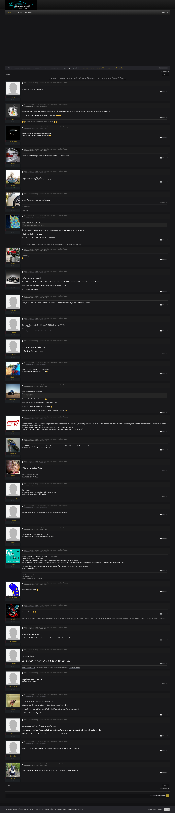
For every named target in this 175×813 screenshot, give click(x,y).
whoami (13, 709)
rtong (13, 185)
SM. (13, 285)
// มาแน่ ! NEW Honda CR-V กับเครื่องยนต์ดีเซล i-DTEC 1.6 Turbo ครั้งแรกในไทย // (102, 68)
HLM (75, 68)
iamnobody (13, 498)
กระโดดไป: (150, 795)
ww (13, 431)
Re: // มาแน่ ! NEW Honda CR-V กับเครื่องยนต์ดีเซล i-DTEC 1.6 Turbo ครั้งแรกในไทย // (46, 82)
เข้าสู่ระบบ (19, 12)
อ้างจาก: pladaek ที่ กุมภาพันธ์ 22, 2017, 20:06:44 (32, 391)
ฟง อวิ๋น (13, 619)
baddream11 (13, 399)
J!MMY (62, 68)
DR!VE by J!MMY (69, 68)
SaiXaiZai (13, 756)
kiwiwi (13, 263)
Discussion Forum (48, 68)
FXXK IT (13, 355)
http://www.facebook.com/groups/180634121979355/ (67, 244)
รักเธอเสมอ (13, 687)
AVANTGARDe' (13, 597)
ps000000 (13, 664)
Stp (13, 119)
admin (59, 68)
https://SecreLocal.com (28, 667)
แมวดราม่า (13, 230)
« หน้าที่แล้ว (163, 71)
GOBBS (13, 564)
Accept (167, 809)
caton (13, 475)
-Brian (13, 163)
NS (13, 208)
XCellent (13, 377)
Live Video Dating (74, 667)
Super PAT (13, 310)
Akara (13, 734)
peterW (13, 332)
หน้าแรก (10, 12)
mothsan (13, 453)
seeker (13, 542)
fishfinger (13, 641)
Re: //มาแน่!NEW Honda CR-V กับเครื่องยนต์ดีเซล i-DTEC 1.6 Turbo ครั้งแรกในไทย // (45, 764)
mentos (13, 520)
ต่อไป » (167, 71)
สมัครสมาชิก (28, 12)
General (37, 68)
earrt (13, 778)
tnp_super (13, 97)
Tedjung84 (13, 141)
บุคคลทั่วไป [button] (164, 12)
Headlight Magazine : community (22, 68)
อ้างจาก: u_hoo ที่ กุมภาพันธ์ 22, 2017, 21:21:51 (31, 222)
